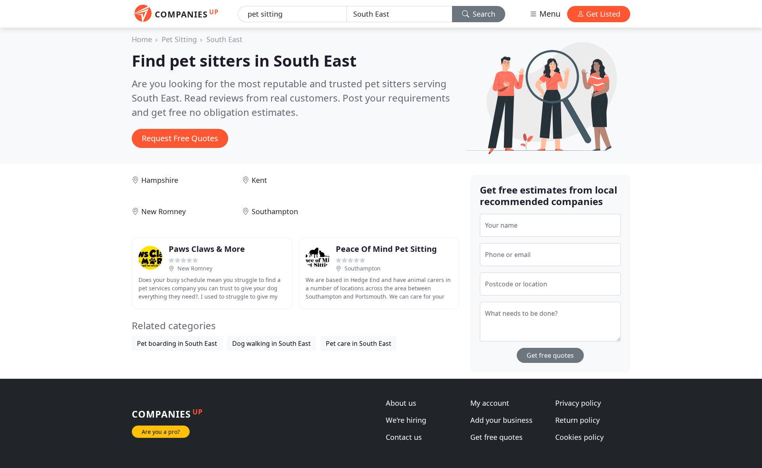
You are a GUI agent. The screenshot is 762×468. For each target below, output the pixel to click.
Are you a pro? (161, 431)
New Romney (163, 211)
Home (142, 39)
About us (401, 403)
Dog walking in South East (271, 343)
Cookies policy (579, 437)
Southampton (275, 211)
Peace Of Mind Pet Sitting (386, 249)
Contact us (404, 437)
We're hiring (406, 420)
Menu (548, 13)
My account (489, 403)
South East (224, 39)
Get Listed (602, 14)
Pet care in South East (358, 343)
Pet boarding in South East (177, 343)
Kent (259, 180)
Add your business (501, 420)
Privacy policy (578, 403)
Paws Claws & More (207, 249)
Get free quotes (550, 355)
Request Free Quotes (180, 138)
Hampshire (159, 180)
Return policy (577, 420)
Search (483, 14)
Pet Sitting (179, 39)
